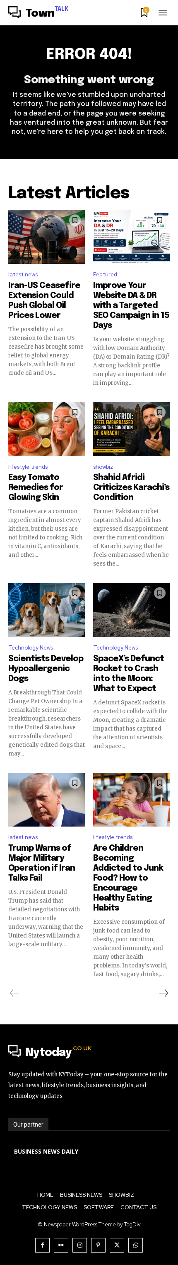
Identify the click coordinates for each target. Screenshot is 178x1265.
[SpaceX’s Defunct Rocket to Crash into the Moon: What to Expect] (131, 610)
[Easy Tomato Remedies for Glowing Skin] (46, 429)
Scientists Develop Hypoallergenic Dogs (45, 669)
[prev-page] (14, 993)
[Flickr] (61, 1245)
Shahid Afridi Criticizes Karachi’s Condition (131, 487)
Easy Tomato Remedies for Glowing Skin (35, 487)
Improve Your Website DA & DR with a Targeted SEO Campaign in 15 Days (131, 305)
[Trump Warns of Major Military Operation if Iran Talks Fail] (46, 800)
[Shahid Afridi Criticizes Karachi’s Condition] (131, 429)
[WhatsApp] (135, 1245)
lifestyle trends (28, 466)
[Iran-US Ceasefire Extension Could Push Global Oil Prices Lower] (46, 237)
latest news (23, 274)
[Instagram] (79, 1245)
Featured (105, 274)
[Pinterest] (98, 1245)
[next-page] (163, 993)
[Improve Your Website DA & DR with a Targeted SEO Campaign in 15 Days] (131, 237)
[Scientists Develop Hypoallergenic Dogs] (46, 610)
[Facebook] (42, 1245)
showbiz (103, 466)
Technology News (30, 647)
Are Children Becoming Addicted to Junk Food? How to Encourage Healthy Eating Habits (128, 878)
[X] (117, 1245)
